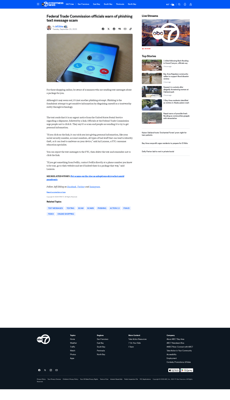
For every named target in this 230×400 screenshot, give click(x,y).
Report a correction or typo (56, 192)
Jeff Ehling (59, 26)
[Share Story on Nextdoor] (120, 29)
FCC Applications (145, 379)
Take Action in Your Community (179, 351)
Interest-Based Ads (116, 379)
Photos (73, 354)
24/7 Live (70, 4)
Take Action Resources (137, 339)
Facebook (71, 186)
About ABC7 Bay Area (175, 339)
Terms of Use (104, 379)
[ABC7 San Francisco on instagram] (50, 370)
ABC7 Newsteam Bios (175, 343)
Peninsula (120, 4)
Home (72, 339)
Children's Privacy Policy (70, 379)
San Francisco (83, 4)
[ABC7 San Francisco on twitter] (45, 370)
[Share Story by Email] (125, 29)
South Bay (108, 4)
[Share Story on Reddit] (114, 29)
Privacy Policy (41, 379)
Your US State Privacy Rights (89, 379)
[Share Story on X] (108, 29)
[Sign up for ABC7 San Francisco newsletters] (56, 370)
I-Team (131, 347)
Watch (72, 351)
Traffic (72, 347)
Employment (172, 358)
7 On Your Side (134, 343)
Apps (72, 358)
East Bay (96, 4)
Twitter (81, 186)
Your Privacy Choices (54, 379)
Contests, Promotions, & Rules (179, 362)
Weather (73, 343)
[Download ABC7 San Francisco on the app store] (174, 370)
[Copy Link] (131, 29)
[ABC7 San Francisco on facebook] (39, 370)
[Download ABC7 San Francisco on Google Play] (187, 370)
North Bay (132, 4)
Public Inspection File (131, 379)
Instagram (95, 186)
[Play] (166, 32)
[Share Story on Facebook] (103, 29)
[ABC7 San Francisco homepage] (52, 4)
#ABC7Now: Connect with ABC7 (180, 347)
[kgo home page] (43, 339)
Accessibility (171, 354)
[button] (38, 4)
